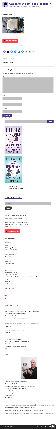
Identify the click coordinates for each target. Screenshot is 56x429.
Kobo (6, 258)
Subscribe (8, 208)
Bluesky (7, 390)
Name (4, 95)
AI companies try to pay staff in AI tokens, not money (17, 318)
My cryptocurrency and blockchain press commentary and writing (20, 386)
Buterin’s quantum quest (10, 334)
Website (4, 108)
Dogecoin (7, 332)
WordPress (45, 426)
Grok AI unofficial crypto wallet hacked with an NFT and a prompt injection (22, 311)
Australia (14, 252)
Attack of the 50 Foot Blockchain (30, 3)
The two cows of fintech (10, 315)
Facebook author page (10, 395)
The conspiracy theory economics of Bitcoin (15, 330)
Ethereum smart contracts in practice (13, 339)
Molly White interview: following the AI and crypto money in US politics (21, 309)
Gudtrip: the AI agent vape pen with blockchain (15, 313)
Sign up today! (21, 45)
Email (4, 101)
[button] (53, 426)
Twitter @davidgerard (10, 393)
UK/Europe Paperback (11, 248)
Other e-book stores (9, 263)
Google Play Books (9, 254)
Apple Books (8, 256)
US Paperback (9, 246)
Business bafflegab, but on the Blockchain (14, 343)
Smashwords (8, 261)
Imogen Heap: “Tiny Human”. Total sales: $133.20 (16, 346)
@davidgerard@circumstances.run (18, 388)
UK (9, 252)
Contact (7, 400)
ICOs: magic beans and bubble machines (14, 337)
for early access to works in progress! (16, 222)
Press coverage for (16, 381)
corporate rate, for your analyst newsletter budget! (19, 226)
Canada (18, 252)
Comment (5, 76)
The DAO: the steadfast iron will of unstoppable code (17, 341)
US (11, 252)
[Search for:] (29, 121)
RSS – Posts (8, 295)
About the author (9, 397)
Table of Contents (8, 326)
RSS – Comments (9, 298)
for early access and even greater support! (17, 224)
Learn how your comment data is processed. (30, 117)
